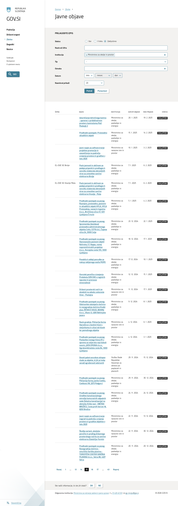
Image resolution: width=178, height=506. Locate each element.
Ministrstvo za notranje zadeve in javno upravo (91, 493)
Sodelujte (10, 58)
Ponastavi (102, 90)
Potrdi (89, 90)
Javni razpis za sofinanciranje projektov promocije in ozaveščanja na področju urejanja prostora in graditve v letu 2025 (92, 153)
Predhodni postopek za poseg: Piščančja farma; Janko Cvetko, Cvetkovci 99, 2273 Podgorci (92, 380)
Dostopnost (11, 61)
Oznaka (58, 68)
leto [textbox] (87, 75)
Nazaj (59, 469)
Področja (11, 29)
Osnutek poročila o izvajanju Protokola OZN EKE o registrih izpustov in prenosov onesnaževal (92, 278)
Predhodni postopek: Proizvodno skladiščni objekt (93, 134)
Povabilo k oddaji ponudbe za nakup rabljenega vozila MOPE (92, 261)
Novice (10, 49)
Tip (56, 61)
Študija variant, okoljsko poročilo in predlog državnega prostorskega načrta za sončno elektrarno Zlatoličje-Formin (92, 435)
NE (99, 485)
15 (87, 469)
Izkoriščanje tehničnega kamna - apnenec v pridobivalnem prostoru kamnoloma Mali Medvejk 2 (92, 121)
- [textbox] (86, 61)
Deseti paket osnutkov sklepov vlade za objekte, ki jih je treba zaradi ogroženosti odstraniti (92, 360)
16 (92, 469)
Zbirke (10, 39)
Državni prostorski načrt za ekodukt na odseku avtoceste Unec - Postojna (91, 292)
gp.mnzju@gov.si (132, 493)
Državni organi (13, 34)
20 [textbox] (87, 83)
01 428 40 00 (117, 493)
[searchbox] (116, 55)
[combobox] (126, 54)
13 (76, 469)
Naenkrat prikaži (62, 83)
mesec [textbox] (100, 75)
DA (91, 485)
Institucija (59, 54)
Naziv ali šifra (61, 47)
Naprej (116, 469)
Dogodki (10, 44)
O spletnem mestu (13, 64)
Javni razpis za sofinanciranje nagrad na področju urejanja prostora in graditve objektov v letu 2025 (92, 420)
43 (108, 469)
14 (81, 469)
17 (98, 469)
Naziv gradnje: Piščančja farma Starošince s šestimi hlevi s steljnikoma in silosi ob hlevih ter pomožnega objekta (92, 326)
